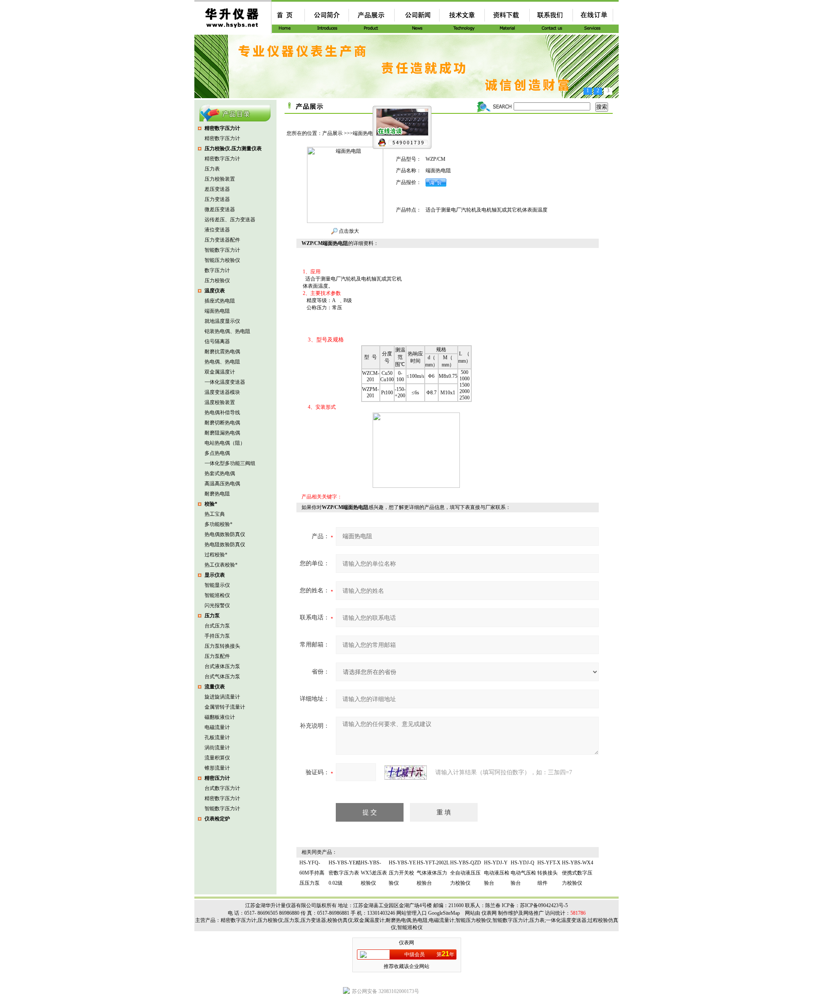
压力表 (212, 169)
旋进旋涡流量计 (222, 697)
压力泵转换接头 (222, 646)
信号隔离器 (217, 341)
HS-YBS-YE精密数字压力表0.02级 (345, 873)
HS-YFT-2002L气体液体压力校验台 (433, 873)
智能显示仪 (217, 585)
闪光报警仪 (217, 605)
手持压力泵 (217, 636)
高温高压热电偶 (222, 484)
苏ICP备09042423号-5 (544, 905)
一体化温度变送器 (225, 382)
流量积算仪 (217, 758)
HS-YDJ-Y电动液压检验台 (496, 873)
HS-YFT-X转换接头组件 (549, 873)
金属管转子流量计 (225, 707)
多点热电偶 (217, 453)
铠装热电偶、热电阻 (227, 331)
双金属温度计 (220, 372)
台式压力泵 (217, 626)
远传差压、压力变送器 (230, 220)
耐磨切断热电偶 (222, 423)
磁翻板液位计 (220, 717)
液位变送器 (217, 230)
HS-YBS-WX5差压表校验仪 (374, 873)
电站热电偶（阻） (225, 443)
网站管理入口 (411, 913)
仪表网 (489, 913)
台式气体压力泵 (222, 676)
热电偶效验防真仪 (225, 534)
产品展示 (332, 133)
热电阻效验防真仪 (225, 544)
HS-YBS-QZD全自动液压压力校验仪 (465, 873)
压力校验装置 (220, 179)
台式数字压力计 (222, 788)
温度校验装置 (220, 402)
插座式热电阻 (220, 301)
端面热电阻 (217, 311)
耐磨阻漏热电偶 (222, 433)
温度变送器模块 (222, 392)
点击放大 (348, 231)
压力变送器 (217, 199)
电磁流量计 (217, 727)
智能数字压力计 (222, 250)
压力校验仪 (217, 280)
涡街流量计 (217, 748)
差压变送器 (217, 189)
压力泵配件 (217, 656)
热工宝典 (215, 514)
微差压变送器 (220, 209)
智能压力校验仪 (222, 260)
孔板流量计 (217, 737)
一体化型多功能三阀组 (230, 463)
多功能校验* (218, 524)
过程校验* (216, 555)
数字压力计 (217, 270)
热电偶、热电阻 (222, 362)
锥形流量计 (217, 768)
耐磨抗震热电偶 (222, 352)
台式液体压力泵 (222, 666)
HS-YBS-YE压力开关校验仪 (402, 873)
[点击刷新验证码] (405, 772)
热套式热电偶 (220, 473)
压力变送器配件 (222, 240)
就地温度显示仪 (222, 321)
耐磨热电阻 (217, 494)
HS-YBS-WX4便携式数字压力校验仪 (577, 873)
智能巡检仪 (217, 595)
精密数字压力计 (222, 138)
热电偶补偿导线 (222, 412)
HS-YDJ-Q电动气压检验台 (523, 873)
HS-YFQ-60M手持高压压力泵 (311, 873)
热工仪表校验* (221, 565)
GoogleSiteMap (444, 913)
